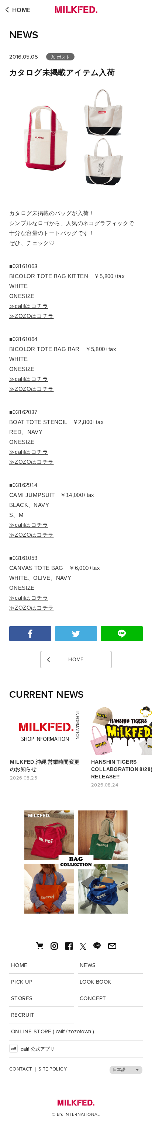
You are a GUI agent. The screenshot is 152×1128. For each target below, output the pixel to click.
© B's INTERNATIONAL (76, 1114)
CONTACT (20, 1069)
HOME (21, 10)
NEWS (24, 35)
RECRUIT (23, 1015)
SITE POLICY (52, 1069)
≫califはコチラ (28, 306)
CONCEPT (93, 998)
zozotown (79, 1031)
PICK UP (22, 981)
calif (60, 1031)
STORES (21, 998)
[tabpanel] (76, 862)
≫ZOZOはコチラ (31, 316)
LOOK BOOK (95, 981)
